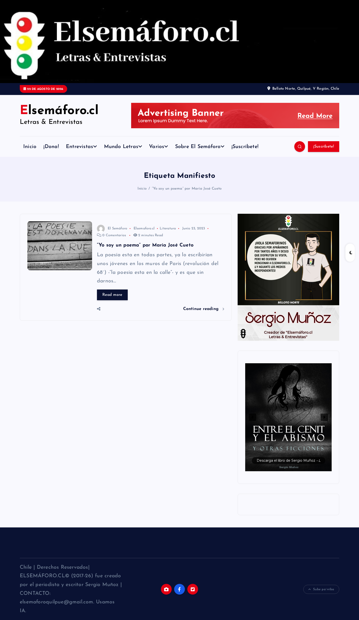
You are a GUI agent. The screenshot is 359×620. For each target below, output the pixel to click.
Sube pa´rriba (323, 589)
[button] (288, 417)
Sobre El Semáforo (198, 146)
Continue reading (201, 309)
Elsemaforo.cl (144, 228)
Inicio (29, 146)
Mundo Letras (121, 146)
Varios (156, 146)
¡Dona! (51, 146)
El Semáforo (117, 228)
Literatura (168, 228)
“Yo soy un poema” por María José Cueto (187, 189)
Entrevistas (79, 146)
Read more (112, 295)
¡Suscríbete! (245, 146)
